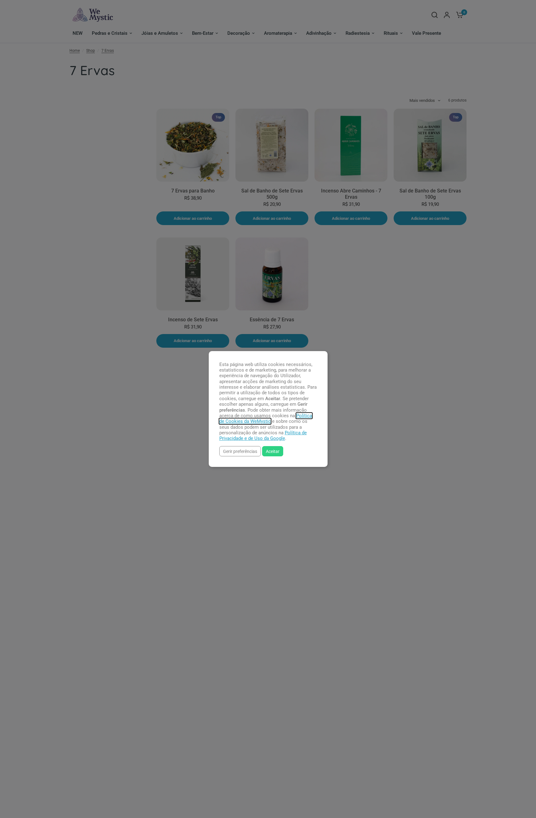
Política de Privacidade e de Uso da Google (263, 435)
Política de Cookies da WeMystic (265, 418)
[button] (240, 451)
